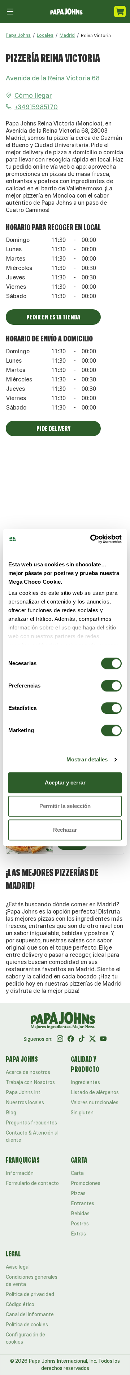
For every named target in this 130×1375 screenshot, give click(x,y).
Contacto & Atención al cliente (32, 1136)
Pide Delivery (53, 428)
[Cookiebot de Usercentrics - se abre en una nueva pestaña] (92, 539)
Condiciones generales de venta (31, 1280)
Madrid (67, 35)
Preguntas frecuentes (31, 1123)
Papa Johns (18, 35)
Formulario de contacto (32, 1183)
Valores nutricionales (94, 1102)
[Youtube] (103, 1039)
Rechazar (65, 830)
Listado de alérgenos (95, 1092)
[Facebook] (71, 1039)
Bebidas (80, 1213)
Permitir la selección (65, 806)
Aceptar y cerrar (65, 782)
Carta (77, 1173)
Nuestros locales (25, 1102)
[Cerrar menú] (10, 11)
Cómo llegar (33, 95)
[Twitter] (92, 1039)
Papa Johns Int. (24, 1092)
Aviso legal (18, 1267)
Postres (80, 1223)
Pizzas (78, 1193)
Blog (11, 1112)
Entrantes (82, 1203)
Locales (45, 35)
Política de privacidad (30, 1294)
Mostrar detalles (87, 759)
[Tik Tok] (81, 1039)
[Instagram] (60, 1039)
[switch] (111, 685)
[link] (96, 35)
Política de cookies (27, 1324)
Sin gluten (82, 1112)
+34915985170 (36, 107)
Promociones (85, 1183)
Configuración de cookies (25, 1338)
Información (20, 1173)
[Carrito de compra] (120, 11)
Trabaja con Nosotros (30, 1082)
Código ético (20, 1304)
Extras (78, 1234)
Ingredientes (85, 1082)
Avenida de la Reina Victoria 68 (53, 78)
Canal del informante (30, 1314)
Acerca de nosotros (28, 1072)
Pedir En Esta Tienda (53, 317)
